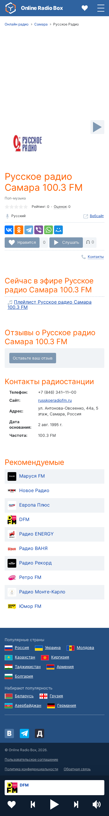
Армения (65, 666)
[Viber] (38, 229)
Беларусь (24, 696)
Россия (22, 647)
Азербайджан (28, 705)
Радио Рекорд (35, 563)
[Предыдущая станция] (33, 804)
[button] (55, 804)
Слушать (70, 242)
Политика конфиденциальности (31, 769)
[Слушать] (97, 127)
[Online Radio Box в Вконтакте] (9, 733)
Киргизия (60, 657)
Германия (66, 705)
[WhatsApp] (48, 229)
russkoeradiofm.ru (55, 400)
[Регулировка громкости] (97, 804)
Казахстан (25, 657)
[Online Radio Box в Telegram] (24, 733)
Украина (53, 647)
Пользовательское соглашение (31, 759)
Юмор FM (30, 606)
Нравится (26, 242)
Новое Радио (34, 490)
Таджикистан (28, 666)
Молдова (85, 647)
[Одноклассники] (19, 229)
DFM (24, 519)
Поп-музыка (15, 198)
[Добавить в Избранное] (12, 804)
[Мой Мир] (58, 229)
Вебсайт (97, 216)
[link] (10, 8)
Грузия (56, 696)
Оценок (60, 206)
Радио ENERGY (36, 534)
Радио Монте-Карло (42, 592)
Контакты (96, 256)
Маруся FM (32, 476)
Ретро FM (30, 577)
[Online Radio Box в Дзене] (39, 733)
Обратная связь (77, 769)
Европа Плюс (34, 505)
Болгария (24, 676)
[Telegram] (28, 229)
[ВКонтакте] (9, 229)
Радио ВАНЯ (33, 548)
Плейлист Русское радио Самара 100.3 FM (50, 304)
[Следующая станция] (76, 804)
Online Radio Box (42, 8)
